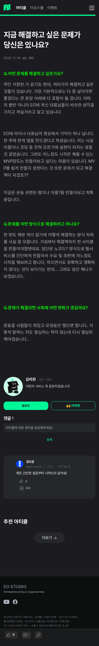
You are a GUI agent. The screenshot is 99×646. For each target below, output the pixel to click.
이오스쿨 (36, 8)
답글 (27, 488)
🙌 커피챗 (73, 406)
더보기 (47, 537)
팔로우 (26, 406)
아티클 (21, 8)
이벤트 (52, 8)
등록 (49, 440)
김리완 (31, 379)
